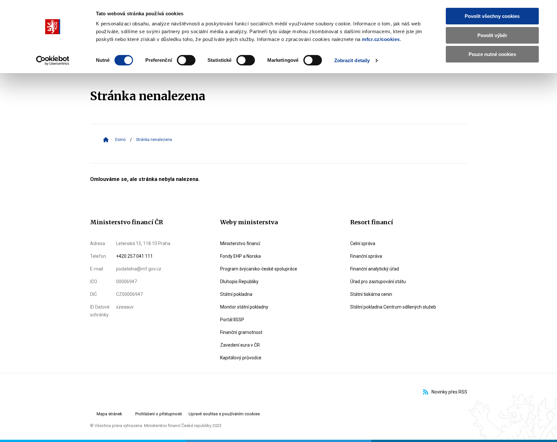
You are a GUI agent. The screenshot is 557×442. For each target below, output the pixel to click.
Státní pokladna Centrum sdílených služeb (393, 307)
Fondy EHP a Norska (240, 256)
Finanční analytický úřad (374, 268)
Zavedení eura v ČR (240, 345)
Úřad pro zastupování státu (378, 281)
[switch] (186, 60)
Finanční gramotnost (241, 332)
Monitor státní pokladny (244, 307)
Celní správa (362, 243)
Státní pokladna (236, 294)
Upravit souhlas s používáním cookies (224, 413)
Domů (120, 139)
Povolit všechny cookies (492, 16)
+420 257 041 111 (134, 256)
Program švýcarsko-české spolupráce (258, 268)
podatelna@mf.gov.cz (138, 268)
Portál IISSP (232, 319)
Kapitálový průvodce (240, 357)
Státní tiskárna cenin (371, 294)
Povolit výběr (492, 35)
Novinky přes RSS (449, 391)
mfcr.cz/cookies (381, 39)
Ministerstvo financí (240, 243)
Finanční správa (366, 256)
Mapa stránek (109, 413)
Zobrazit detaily (352, 60)
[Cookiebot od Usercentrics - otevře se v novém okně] (52, 60)
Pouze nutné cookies (492, 54)
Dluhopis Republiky (239, 281)
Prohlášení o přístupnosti (158, 413)
